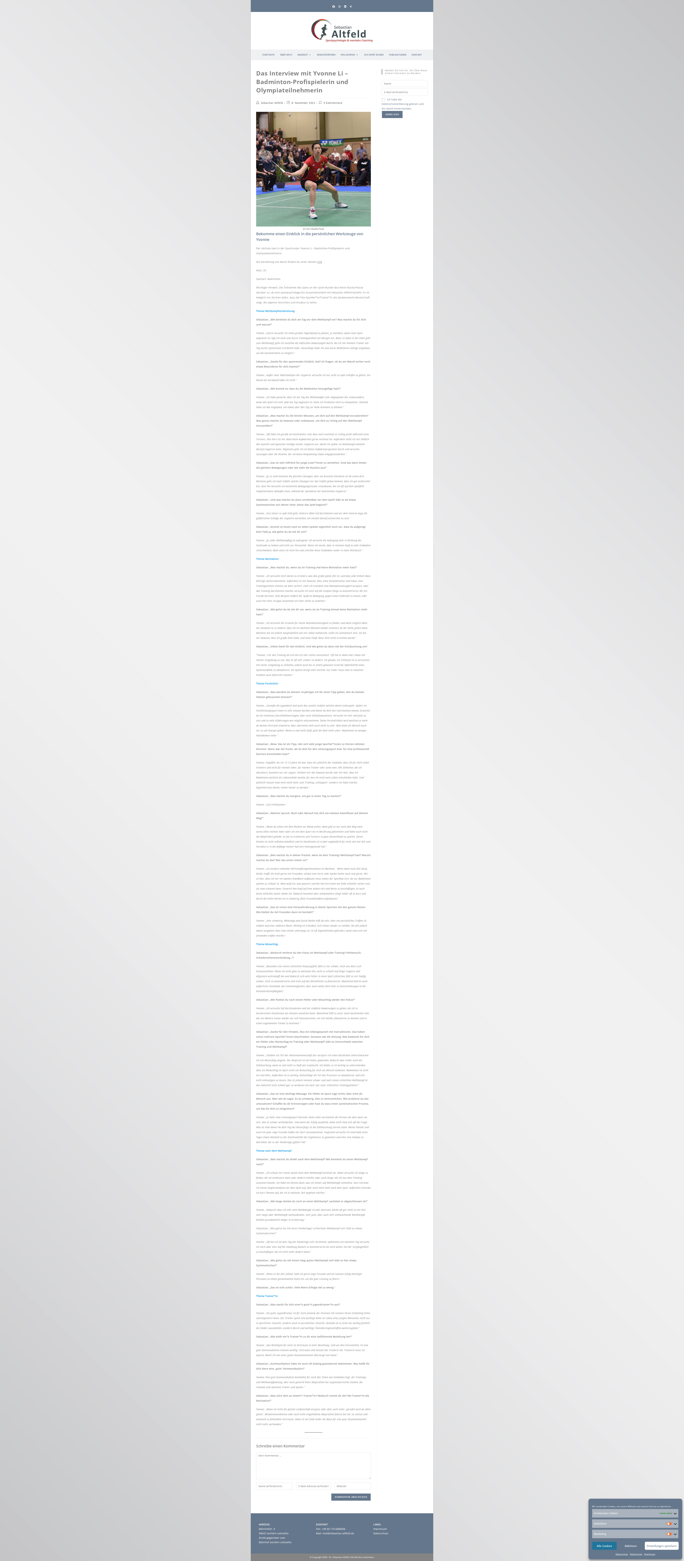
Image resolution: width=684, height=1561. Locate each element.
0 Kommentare (333, 103)
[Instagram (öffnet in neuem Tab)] (339, 6)
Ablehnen (631, 1546)
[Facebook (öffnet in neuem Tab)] (334, 6)
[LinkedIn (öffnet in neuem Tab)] (345, 6)
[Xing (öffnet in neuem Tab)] (351, 6)
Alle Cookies (604, 1546)
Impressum (649, 1554)
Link (319, 262)
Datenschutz (622, 1554)
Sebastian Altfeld (272, 103)
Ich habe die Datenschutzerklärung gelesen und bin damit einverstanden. (403, 104)
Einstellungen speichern (662, 1546)
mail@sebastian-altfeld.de (338, 1533)
